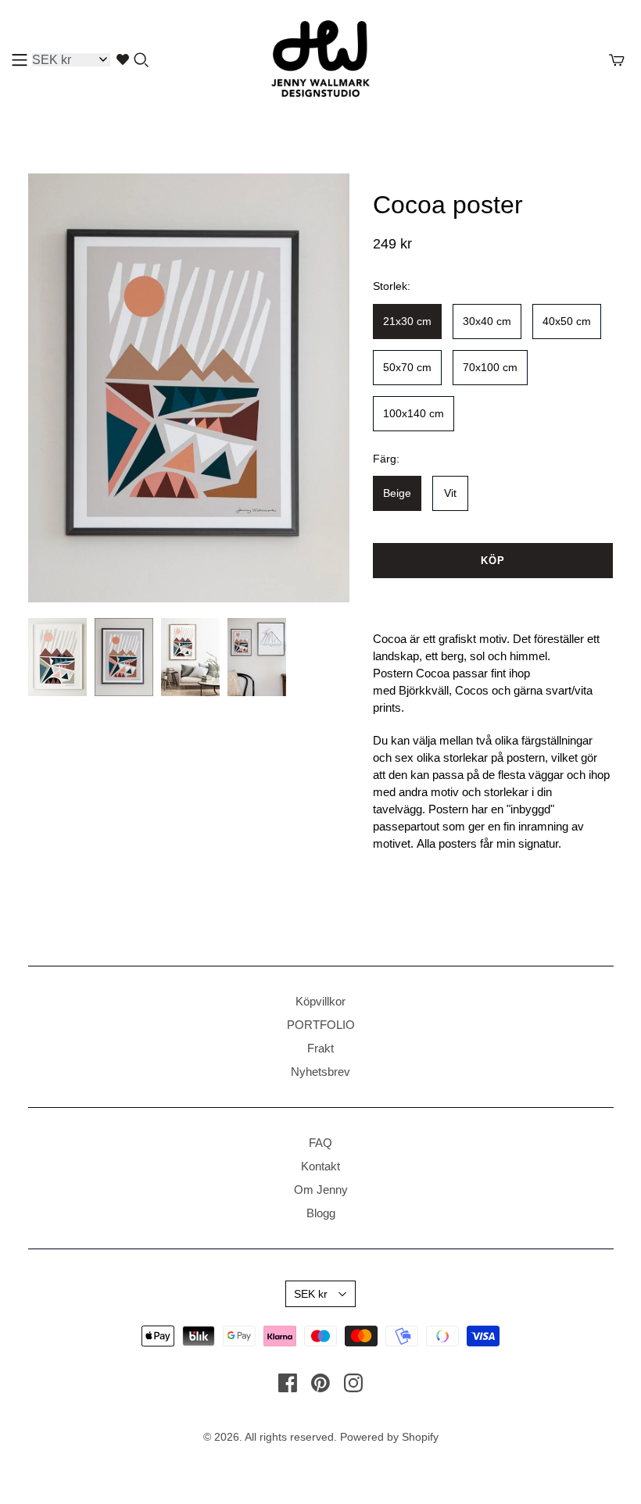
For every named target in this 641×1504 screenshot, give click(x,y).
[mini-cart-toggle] (616, 60)
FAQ (320, 1142)
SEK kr (311, 1294)
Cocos (472, 690)
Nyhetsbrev (320, 1071)
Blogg (320, 1213)
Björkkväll (424, 690)
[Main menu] (19, 60)
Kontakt (320, 1166)
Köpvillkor (320, 1001)
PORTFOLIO (321, 1024)
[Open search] (141, 60)
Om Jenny (321, 1189)
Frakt (320, 1048)
